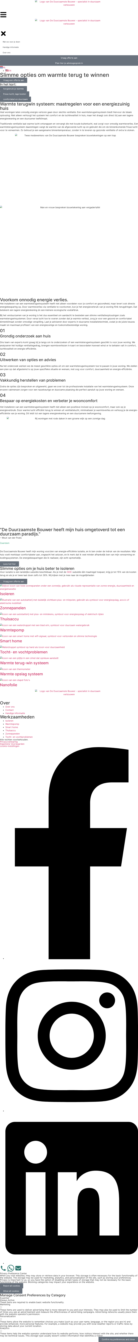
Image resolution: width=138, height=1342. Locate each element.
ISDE (69, 572)
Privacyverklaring (9, 741)
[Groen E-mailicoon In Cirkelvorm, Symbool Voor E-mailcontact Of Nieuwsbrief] (18, 1268)
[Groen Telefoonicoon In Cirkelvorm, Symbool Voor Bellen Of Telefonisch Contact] (3, 1268)
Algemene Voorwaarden (12, 744)
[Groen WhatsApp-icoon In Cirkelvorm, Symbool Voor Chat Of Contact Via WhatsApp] (10, 1268)
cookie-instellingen (9, 746)
